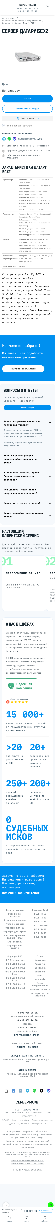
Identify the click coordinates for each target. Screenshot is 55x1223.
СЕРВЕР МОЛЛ (22, 1170)
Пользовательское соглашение (27, 1163)
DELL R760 (40, 913)
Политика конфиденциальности (27, 1160)
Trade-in (40, 979)
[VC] (6, 1091)
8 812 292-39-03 (27, 1027)
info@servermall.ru (27, 8)
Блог (40, 975)
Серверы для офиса (15, 931)
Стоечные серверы (15, 920)
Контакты (40, 960)
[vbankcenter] (27, 686)
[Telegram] (4, 139)
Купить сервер (15, 910)
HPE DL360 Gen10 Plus (15, 979)
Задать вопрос (28, 118)
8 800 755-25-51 (27, 11)
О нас (40, 956)
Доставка (40, 967)
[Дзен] (41, 1091)
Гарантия (40, 964)
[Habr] (20, 1091)
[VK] (13, 1091)
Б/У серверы (14, 941)
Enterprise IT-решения (40, 994)
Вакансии (40, 971)
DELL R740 (40, 921)
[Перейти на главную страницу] (28, 5)
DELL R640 (40, 937)
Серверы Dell (40, 910)
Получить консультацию (23, 369)
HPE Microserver (15, 960)
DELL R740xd (40, 925)
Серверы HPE (14, 956)
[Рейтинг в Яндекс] (27, 701)
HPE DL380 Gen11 (15, 964)
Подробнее (30, 1211)
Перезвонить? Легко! (27, 1035)
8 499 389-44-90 (27, 1020)
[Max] (14, 139)
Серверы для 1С (14, 927)
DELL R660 (40, 929)
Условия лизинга (40, 989)
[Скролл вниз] (6, 1205)
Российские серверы (15, 915)
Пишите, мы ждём (27, 1047)
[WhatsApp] (9, 139)
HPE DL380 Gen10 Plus (15, 972)
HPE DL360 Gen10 (15, 988)
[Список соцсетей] (51, 1205)
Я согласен (46, 1211)
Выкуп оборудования (40, 984)
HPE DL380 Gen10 (15, 984)
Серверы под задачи (14, 946)
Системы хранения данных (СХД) (15, 936)
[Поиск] (48, 6)
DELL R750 (40, 917)
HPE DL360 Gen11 (15, 967)
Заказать (27, 99)
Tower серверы (15, 923)
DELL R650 (40, 933)
